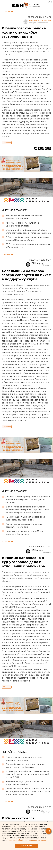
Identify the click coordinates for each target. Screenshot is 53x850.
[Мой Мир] (46, 148)
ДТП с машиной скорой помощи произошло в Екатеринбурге (28, 245)
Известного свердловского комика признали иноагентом (24, 217)
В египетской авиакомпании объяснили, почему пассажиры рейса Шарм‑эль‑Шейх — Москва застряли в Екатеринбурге (28, 510)
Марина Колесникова (40, 21)
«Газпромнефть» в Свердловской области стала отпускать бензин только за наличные (28, 231)
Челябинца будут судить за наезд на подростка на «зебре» (24, 783)
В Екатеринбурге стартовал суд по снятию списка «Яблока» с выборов (28, 238)
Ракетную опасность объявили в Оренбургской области (22, 224)
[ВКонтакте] (35, 148)
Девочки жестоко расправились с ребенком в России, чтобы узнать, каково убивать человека (28, 500)
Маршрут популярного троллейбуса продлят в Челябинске (24, 532)
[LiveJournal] (49, 148)
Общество (7, 142)
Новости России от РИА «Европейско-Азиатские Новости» (20, 5)
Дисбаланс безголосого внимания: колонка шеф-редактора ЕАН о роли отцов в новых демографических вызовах (28, 792)
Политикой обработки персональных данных (27, 840)
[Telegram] (42, 148)
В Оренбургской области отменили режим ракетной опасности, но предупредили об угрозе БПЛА (27, 774)
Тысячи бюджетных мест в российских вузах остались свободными (25, 518)
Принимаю (26, 846)
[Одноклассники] (39, 148)
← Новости (8, 12)
